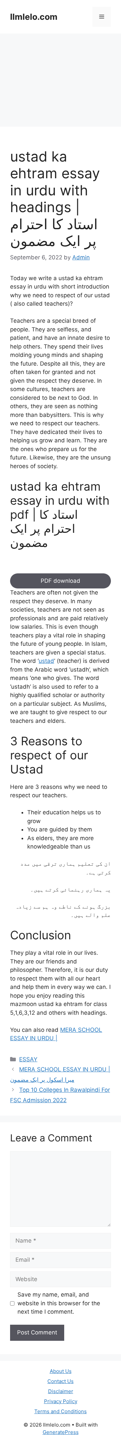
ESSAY (28, 1059)
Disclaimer (60, 1391)
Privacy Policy (60, 1401)
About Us (61, 1371)
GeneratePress (61, 1432)
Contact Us (60, 1381)
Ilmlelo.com (33, 17)
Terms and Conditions (60, 1411)
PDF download (60, 580)
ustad (46, 660)
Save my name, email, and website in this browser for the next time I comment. (58, 1303)
